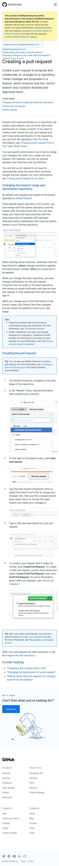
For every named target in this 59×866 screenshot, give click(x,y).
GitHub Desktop (37, 792)
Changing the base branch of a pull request (31, 672)
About (32, 813)
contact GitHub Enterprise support (21, 36)
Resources (7, 797)
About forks (20, 146)
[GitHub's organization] (24, 856)
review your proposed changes (36, 636)
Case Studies (8, 787)
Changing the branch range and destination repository (27, 102)
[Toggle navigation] (55, 4)
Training (6, 823)
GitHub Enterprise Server (13, 49)
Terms (23, 861)
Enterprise (7, 783)
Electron (33, 787)
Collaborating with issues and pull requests (22, 52)
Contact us (11, 709)
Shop (32, 833)
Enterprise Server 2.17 (21, 44)
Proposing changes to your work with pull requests (26, 55)
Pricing (5, 792)
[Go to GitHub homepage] (8, 760)
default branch (24, 198)
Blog (32, 818)
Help (4, 813)
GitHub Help (14, 4)
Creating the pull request (13, 106)
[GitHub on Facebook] (9, 856)
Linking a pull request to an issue (25, 178)
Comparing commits (34, 328)
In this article (8, 99)
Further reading (9, 109)
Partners (33, 778)
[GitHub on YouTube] (14, 856)
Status (5, 828)
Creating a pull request (13, 58)
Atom (32, 783)
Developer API (36, 773)
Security (6, 778)
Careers (33, 823)
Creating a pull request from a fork (27, 668)
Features (6, 773)
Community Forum (10, 818)
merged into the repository (20, 655)
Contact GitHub (9, 833)
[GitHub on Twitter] (3, 856)
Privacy (31, 861)
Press (32, 828)
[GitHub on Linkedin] (19, 856)
